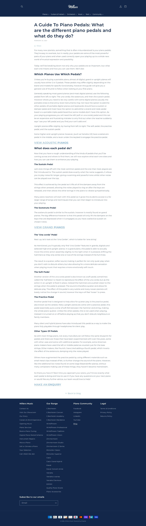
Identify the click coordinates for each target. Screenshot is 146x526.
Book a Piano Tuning (28, 431)
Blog (75, 424)
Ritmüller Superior (54, 454)
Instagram (77, 412)
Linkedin (76, 416)
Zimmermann (52, 439)
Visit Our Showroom (28, 412)
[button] (22, 6)
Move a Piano (25, 443)
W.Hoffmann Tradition (55, 431)
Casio (48, 458)
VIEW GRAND (49, 227)
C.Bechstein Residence (55, 420)
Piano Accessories (53, 492)
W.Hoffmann (51, 424)
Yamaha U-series (53, 477)
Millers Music (69, 521)
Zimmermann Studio (54, 443)
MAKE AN (47, 384)
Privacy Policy (106, 412)
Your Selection (25, 450)
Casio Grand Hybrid (54, 461)
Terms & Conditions (108, 409)
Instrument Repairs (27, 439)
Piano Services (25, 427)
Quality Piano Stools (54, 488)
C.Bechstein (51, 409)
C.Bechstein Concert (54, 412)
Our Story (23, 416)
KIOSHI (49, 484)
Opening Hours (26, 424)
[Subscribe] (55, 502)
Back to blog (74, 393)
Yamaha (49, 473)
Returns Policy (106, 416)
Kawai (48, 465)
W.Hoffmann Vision (54, 435)
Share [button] (39, 46)
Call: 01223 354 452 (27, 454)
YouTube (76, 420)
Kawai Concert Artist (54, 469)
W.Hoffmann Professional (56, 427)
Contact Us (24, 409)
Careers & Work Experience (30, 420)
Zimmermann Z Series (55, 446)
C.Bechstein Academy (55, 416)
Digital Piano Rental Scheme (31, 435)
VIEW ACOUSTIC (51, 142)
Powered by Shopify (80, 521)
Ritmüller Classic (53, 450)
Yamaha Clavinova (53, 480)
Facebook (77, 409)
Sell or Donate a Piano (29, 446)
